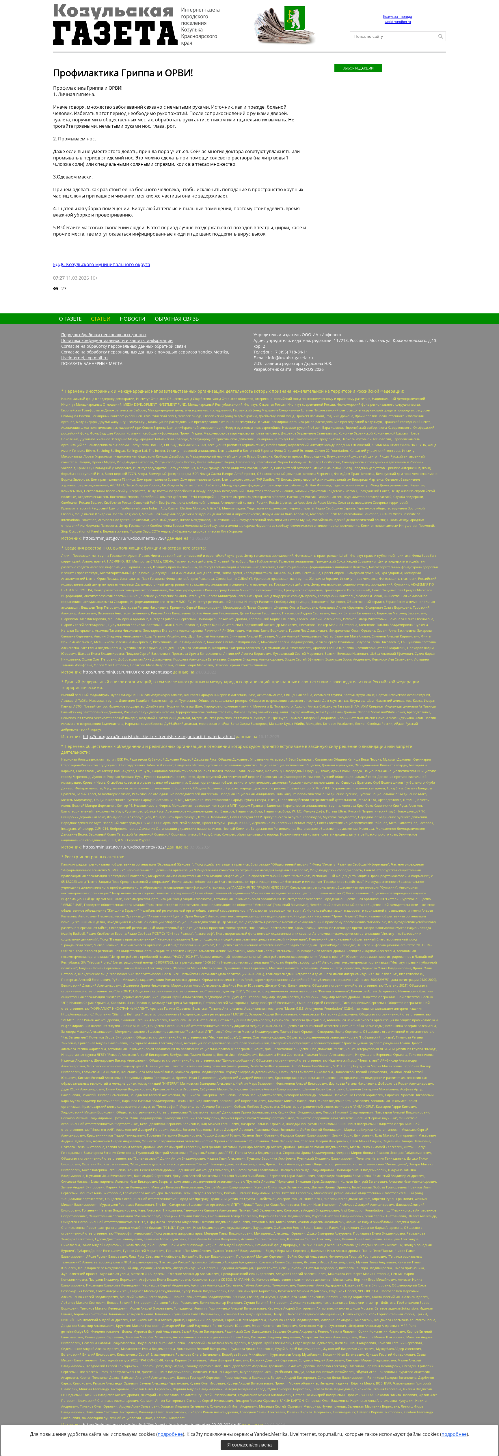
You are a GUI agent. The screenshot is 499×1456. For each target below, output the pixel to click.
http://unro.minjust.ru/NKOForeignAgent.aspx (127, 672)
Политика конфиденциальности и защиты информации (117, 340)
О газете (70, 318)
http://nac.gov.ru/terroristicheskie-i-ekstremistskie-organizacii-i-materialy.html (159, 736)
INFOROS (304, 369)
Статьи (101, 318)
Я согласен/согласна (249, 1444)
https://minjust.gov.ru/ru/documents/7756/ (124, 538)
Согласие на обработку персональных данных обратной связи (123, 346)
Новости (132, 318)
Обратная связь (177, 318)
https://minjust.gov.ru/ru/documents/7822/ (124, 847)
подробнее (170, 1434)
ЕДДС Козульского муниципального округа (101, 264)
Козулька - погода (397, 17)
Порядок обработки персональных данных (103, 334)
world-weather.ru (398, 22)
